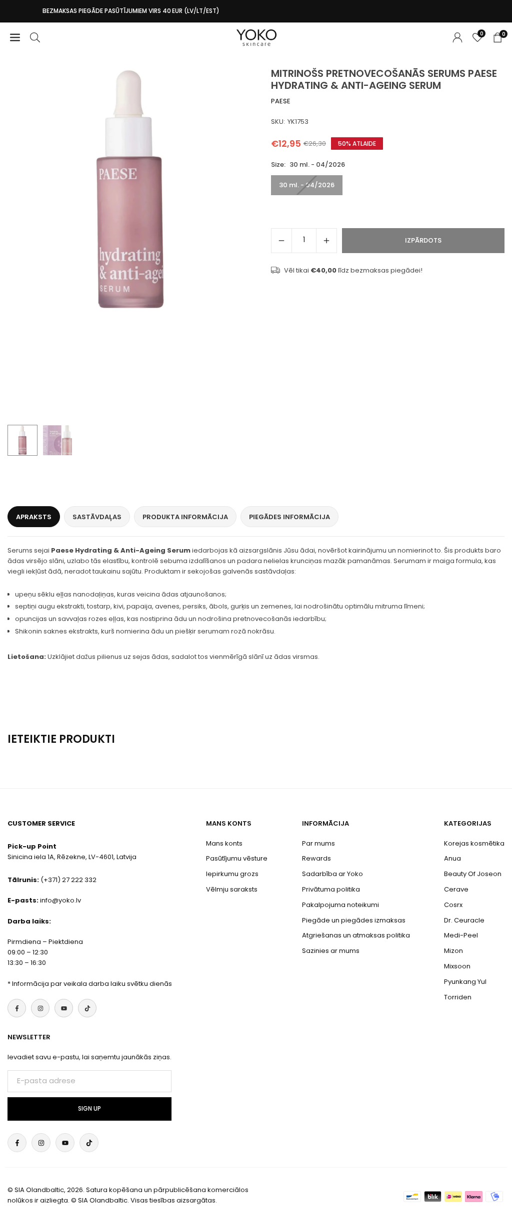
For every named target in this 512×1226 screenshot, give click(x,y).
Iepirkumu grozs (232, 874)
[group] (131, 190)
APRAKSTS (34, 517)
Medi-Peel (461, 935)
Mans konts (224, 843)
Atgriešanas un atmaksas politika (356, 935)
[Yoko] (256, 36)
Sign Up (89, 1109)
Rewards (316, 858)
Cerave (456, 889)
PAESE (280, 101)
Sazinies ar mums (331, 950)
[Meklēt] (35, 37)
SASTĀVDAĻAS (97, 517)
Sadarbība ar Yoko (332, 874)
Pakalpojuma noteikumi (340, 905)
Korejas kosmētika (474, 843)
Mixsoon (457, 966)
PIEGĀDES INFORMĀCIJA (289, 517)
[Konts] (458, 37)
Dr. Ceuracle (464, 920)
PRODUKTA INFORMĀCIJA (185, 517)
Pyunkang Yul (465, 981)
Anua (452, 858)
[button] (236, 244)
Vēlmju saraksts (232, 889)
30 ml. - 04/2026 (306, 185)
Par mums (318, 843)
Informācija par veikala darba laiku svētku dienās (92, 983)
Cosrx (453, 905)
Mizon (453, 950)
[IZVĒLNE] (15, 37)
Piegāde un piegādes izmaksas (354, 920)
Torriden (458, 997)
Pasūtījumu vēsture (237, 858)
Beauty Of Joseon (473, 874)
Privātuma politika (331, 889)
